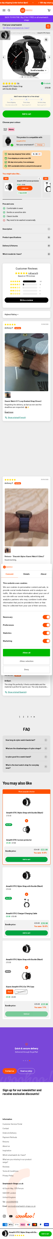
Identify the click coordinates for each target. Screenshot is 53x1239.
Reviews (6, 1167)
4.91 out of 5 (33, 273)
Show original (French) (17, 417)
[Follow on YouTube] (11, 1216)
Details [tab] (26, 574)
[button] (10, 83)
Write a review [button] (26, 300)
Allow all (26, 653)
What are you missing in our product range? (17, 1160)
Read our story (26, 1071)
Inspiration (7, 1150)
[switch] (46, 625)
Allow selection (26, 661)
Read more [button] (9, 412)
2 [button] (23, 717)
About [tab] (43, 574)
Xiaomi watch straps (14, 33)
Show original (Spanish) (17, 692)
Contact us (9, 1071)
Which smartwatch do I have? (17, 28)
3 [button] (27, 717)
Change (39, 145)
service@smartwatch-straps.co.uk (22, 1206)
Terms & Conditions (10, 1171)
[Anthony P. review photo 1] (26, 362)
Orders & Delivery (9, 1133)
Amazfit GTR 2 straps (29, 33)
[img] (10, 324)
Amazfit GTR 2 (21, 141)
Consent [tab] (9, 574)
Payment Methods (10, 1137)
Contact (6, 1128)
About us (6, 1146)
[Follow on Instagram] (4, 1216)
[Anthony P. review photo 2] (8, 395)
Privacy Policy (8, 1175)
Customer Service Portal (12, 1124)
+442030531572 (12, 1202)
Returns (6, 1142)
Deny (26, 669)
